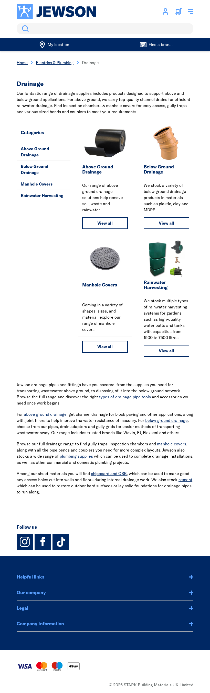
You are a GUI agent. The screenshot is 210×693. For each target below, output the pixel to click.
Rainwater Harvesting (42, 195)
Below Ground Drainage (34, 169)
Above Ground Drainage (35, 151)
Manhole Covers (36, 184)
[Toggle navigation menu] (190, 11)
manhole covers (171, 443)
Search (24, 28)
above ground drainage (45, 414)
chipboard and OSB (109, 473)
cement (185, 479)
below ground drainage (166, 420)
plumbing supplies (76, 456)
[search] (105, 28)
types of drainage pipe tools (125, 396)
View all (105, 223)
